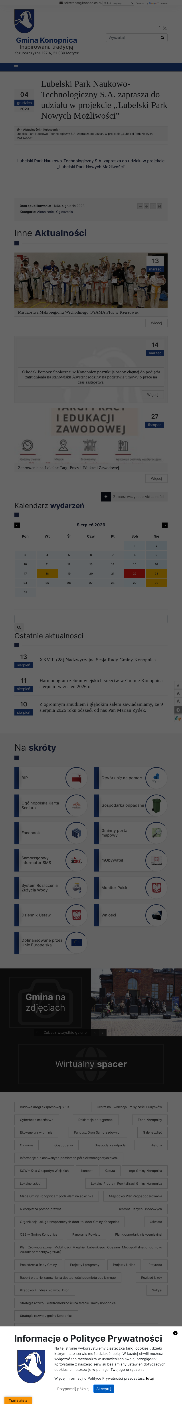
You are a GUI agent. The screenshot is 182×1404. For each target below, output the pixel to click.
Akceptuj (103, 1389)
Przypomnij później (73, 1389)
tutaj (150, 1378)
